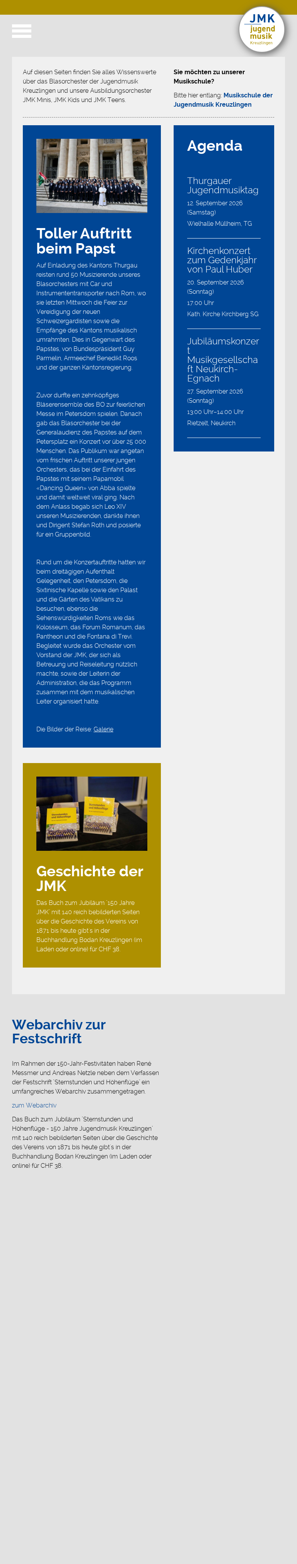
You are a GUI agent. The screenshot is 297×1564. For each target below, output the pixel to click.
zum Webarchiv (34, 1105)
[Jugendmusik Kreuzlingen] (262, 50)
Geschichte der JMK (89, 879)
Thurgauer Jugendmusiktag (223, 185)
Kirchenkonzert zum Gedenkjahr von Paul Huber (221, 260)
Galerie (103, 729)
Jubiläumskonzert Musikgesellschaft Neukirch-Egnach (223, 360)
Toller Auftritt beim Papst (84, 241)
